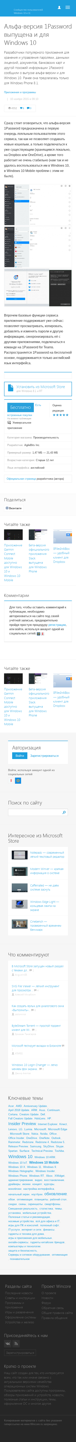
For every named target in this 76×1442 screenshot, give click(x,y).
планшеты (41, 1199)
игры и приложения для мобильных (30, 1237)
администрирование (20, 1180)
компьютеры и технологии (24, 1246)
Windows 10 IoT (17, 1162)
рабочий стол (58, 1199)
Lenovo (12, 1129)
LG (20, 1129)
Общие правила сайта (57, 1313)
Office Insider (16, 1138)
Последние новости (19, 1293)
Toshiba (59, 1150)
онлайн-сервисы (18, 1242)
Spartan (12, 1150)
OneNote (44, 1138)
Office (53, 1133)
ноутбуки (36, 1194)
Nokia (34, 1133)
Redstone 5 (57, 1142)
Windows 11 (34, 1167)
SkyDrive (48, 1146)
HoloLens (39, 1118)
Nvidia (43, 1133)
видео (38, 1180)
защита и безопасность (22, 1250)
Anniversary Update (35, 1106)
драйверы (14, 1184)
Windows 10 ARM (44, 1157)
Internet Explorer (47, 1124)
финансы (48, 1229)
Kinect (63, 1124)
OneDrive (31, 1138)
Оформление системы (20, 1317)
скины (22, 1204)
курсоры (49, 1184)
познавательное (20, 1259)
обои (11, 1199)
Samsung (35, 1146)
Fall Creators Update (20, 1118)
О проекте (49, 1293)
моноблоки (14, 1188)
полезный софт (49, 1225)
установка (14, 1212)
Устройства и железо (19, 1322)
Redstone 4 (42, 1142)
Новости (47, 1298)
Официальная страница (21, 478)
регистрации (57, 624)
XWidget (59, 1175)
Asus (42, 1110)
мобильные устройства (37, 1212)
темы (58, 1208)
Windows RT (36, 1175)
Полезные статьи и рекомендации (29, 1216)
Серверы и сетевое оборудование (29, 1254)
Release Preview (18, 1146)
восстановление (54, 1180)
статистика (46, 1208)
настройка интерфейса (38, 1188)
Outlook (56, 1138)
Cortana (12, 1114)
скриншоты (35, 1204)
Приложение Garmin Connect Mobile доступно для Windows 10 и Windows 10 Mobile (13, 562)
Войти (20, 755)
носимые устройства (21, 1221)
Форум (46, 1303)
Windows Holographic (20, 1171)
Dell (43, 1114)
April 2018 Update (18, 1110)
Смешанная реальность (22, 1208)
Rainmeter (14, 1142)
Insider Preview (22, 1123)
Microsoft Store (19, 1133)
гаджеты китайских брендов (47, 1242)
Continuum (53, 1110)
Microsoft (40, 1129)
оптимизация (24, 1199)
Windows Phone (17, 1175)
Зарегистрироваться (44, 755)
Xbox (49, 1175)
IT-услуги (14, 1229)
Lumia (28, 1129)
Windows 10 (20, 1156)
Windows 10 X (16, 1167)
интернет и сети (31, 1229)
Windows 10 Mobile (44, 1162)
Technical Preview (42, 1150)
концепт (37, 1184)
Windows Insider (45, 1171)
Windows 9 (49, 1167)
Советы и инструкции (20, 1298)
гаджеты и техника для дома (26, 1233)
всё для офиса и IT (48, 1221)
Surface (24, 1150)
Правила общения (54, 1318)
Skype (59, 1146)
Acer (11, 1106)
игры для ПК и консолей (23, 1225)
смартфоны (52, 1204)
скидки (12, 1204)
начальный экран (18, 1194)
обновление (55, 1194)
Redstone (27, 1142)
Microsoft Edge (57, 1129)
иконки (26, 1184)
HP (49, 1118)
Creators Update (29, 1114)
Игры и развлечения (19, 1312)
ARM (34, 1110)
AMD (19, 1106)
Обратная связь (53, 1308)
